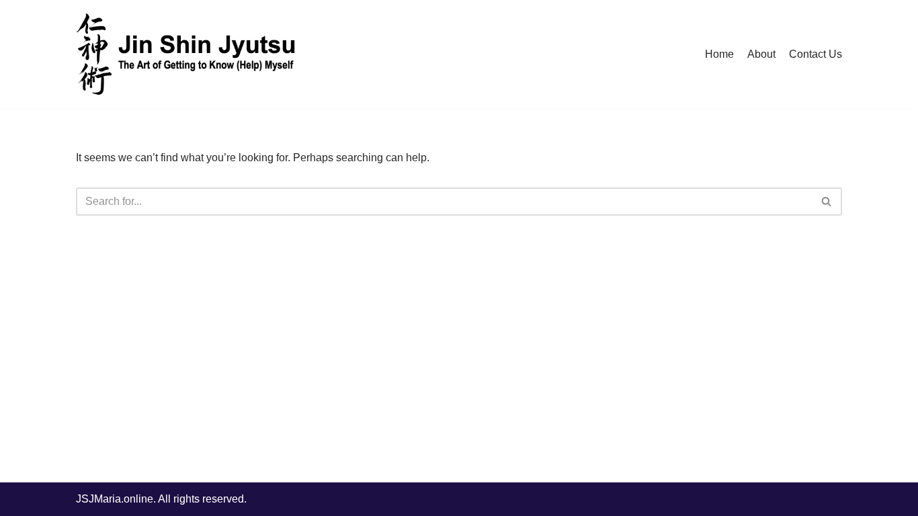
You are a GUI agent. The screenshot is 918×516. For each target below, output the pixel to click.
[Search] (827, 201)
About (761, 54)
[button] (826, 201)
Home (719, 54)
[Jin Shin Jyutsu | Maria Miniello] (186, 54)
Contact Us (815, 54)
